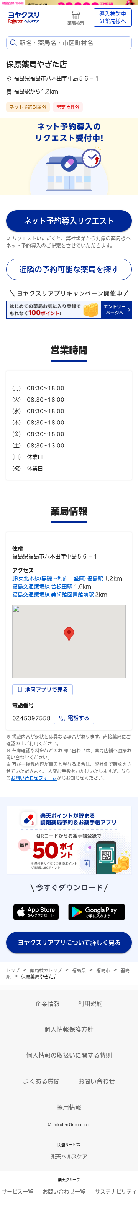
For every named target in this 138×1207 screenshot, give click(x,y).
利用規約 (90, 1004)
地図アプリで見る (46, 689)
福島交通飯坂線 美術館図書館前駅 (53, 594)
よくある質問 (41, 1081)
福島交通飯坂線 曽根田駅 (42, 586)
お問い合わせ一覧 (64, 1191)
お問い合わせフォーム (34, 778)
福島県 (79, 970)
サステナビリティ (116, 1191)
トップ (13, 970)
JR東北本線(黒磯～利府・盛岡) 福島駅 (57, 578)
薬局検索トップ (46, 970)
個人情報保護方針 (69, 1029)
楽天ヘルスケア (69, 1156)
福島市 (103, 970)
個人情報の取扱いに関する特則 (69, 1055)
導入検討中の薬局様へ (112, 17)
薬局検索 (75, 23)
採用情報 (69, 1107)
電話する (78, 718)
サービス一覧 (17, 1191)
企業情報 (47, 1004)
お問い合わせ (96, 1081)
